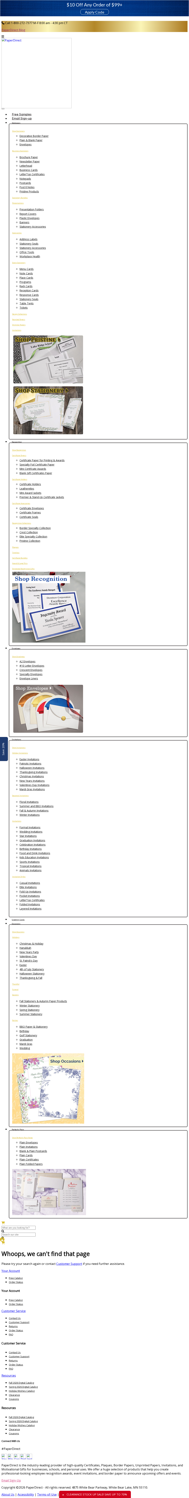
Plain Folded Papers (31, 1164)
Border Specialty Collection (35, 528)
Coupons (14, 1399)
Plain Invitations (29, 1146)
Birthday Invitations (31, 849)
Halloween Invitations (32, 768)
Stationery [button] (16, 123)
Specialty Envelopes (31, 674)
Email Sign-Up (11, 1480)
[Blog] (10, 1458)
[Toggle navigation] (2, 108)
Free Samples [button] (21, 114)
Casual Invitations (30, 883)
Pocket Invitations (30, 896)
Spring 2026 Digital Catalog (23, 1386)
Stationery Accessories (33, 226)
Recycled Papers (18, 319)
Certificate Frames (30, 512)
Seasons (15, 995)
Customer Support (69, 1264)
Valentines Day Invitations (34, 785)
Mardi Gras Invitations (32, 789)
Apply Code (94, 12)
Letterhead (26, 165)
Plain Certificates (29, 1159)
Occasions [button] (16, 924)
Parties (15, 1020)
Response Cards (29, 295)
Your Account (10, 1271)
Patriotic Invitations (30, 763)
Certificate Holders (19, 479)
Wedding (25, 1048)
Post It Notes (27, 187)
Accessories (17, 233)
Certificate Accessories (21, 503)
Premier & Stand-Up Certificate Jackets (42, 497)
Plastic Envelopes (29, 218)
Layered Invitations (31, 908)
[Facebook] (17, 1458)
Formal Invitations (30, 827)
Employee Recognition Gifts (23, 568)
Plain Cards (26, 1155)
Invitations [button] (16, 739)
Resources (8, 1375)
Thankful (15, 984)
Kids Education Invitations (34, 857)
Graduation (26, 1039)
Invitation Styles (18, 876)
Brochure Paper (29, 157)
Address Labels (28, 239)
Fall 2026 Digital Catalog (21, 1382)
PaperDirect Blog (13, 30)
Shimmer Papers (18, 325)
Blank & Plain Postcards (33, 1151)
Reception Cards (29, 290)
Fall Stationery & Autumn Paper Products (43, 1001)
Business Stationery (20, 151)
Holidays (15, 937)
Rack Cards (26, 286)
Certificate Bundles (20, 558)
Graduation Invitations (32, 840)
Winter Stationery (30, 1005)
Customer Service (13, 1311)
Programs (25, 282)
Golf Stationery (28, 1035)
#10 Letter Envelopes (32, 665)
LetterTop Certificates (32, 174)
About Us (7, 1494)
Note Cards (26, 273)
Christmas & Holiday (31, 943)
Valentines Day (28, 956)
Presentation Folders (32, 209)
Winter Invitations (30, 815)
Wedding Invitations (31, 831)
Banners (24, 222)
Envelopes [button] (16, 648)
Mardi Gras (26, 1044)
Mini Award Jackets (30, 493)
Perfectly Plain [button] (18, 1129)
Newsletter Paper (30, 161)
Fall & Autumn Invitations (34, 810)
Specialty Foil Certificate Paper (37, 464)
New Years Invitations (32, 780)
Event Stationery (18, 262)
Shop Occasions (18, 932)
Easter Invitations (29, 759)
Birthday (24, 1031)
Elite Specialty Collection (33, 536)
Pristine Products (29, 191)
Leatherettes (27, 488)
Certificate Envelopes (32, 508)
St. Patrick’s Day (29, 960)
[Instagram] (29, 1458)
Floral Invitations (29, 802)
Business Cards (29, 170)
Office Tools (27, 252)
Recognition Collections (21, 523)
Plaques (15, 547)
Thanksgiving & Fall (31, 978)
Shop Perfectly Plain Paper (22, 1137)
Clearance (14, 1395)
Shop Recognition (19, 450)
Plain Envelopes (29, 1142)
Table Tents (27, 303)
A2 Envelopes (27, 661)
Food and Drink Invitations (35, 853)
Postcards (25, 183)
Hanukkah (25, 948)
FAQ (11, 1334)
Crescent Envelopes (31, 670)
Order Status (16, 1282)
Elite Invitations (28, 887)
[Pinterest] (23, 1458)
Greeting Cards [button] (18, 920)
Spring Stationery (29, 1010)
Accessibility (26, 1494)
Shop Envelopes (18, 656)
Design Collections (19, 314)
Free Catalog (16, 1278)
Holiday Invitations (20, 753)
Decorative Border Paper (34, 136)
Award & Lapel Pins (20, 563)
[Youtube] (4, 1458)
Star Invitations (28, 836)
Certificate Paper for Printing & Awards (42, 460)
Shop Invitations (18, 747)
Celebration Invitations (33, 844)
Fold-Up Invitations (30, 891)
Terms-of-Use (47, 1494)
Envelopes (26, 144)
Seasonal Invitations (20, 795)
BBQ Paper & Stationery (34, 1026)
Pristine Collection (30, 541)
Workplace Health (30, 256)
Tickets (24, 307)
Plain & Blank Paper (31, 140)
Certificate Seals (29, 517)
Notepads (25, 178)
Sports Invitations (30, 862)
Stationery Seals (29, 243)
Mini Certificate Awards (33, 469)
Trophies (15, 552)
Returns (13, 1326)
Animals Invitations (31, 870)
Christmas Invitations (32, 776)
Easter (23, 965)
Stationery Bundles (20, 198)
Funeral (15, 989)
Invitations (16, 330)
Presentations (18, 203)
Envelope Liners (29, 678)
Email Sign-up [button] (22, 118)
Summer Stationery (31, 1014)
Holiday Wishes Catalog (22, 1391)
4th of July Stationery (32, 969)
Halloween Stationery (32, 973)
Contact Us (15, 1318)
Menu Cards (27, 269)
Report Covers (28, 214)
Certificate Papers (19, 455)
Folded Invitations (30, 904)
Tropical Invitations (31, 866)
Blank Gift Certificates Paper (36, 473)
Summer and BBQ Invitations (37, 806)
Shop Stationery (18, 131)
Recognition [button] (17, 442)
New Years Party (29, 952)
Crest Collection (29, 532)
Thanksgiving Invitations (34, 772)
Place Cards (26, 277)
